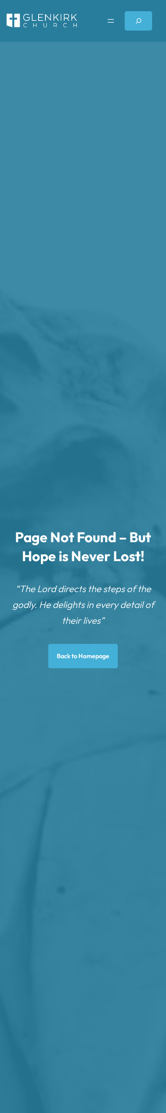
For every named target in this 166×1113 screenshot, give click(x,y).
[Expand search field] (138, 20)
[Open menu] (110, 21)
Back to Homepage (83, 656)
